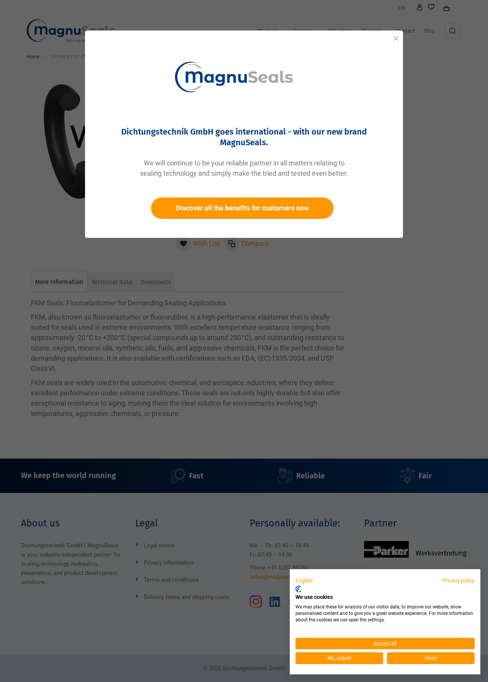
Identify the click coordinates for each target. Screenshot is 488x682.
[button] (304, 581)
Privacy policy (458, 581)
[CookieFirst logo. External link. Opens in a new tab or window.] (298, 589)
